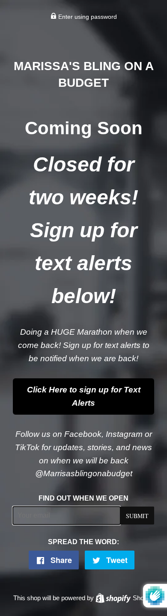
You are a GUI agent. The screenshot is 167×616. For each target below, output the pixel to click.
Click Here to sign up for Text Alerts (83, 396)
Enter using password (87, 16)
